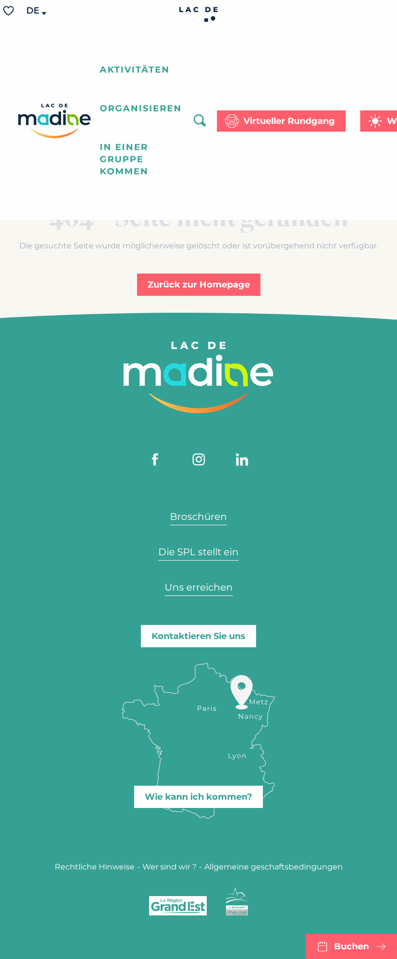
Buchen (351, 946)
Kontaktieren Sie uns (198, 636)
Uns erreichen (199, 587)
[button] (33, 11)
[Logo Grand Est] (177, 905)
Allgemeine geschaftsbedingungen (273, 866)
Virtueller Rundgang (289, 121)
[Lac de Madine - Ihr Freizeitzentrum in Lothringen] (54, 121)
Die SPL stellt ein (198, 552)
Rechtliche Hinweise (95, 866)
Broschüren (198, 516)
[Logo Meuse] (237, 901)
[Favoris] (9, 10)
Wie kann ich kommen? (198, 797)
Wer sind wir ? (169, 866)
